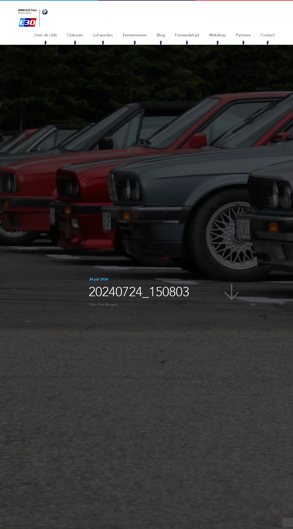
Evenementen (135, 35)
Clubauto (75, 35)
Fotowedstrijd (187, 35)
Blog (161, 35)
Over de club (45, 35)
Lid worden (103, 35)
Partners (243, 35)
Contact (268, 35)
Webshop (217, 35)
